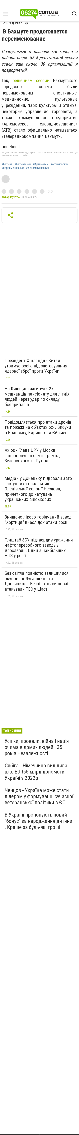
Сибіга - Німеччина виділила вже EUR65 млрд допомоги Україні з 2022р (36, 771)
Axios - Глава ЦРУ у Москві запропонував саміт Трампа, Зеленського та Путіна (32, 455)
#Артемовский (59, 164)
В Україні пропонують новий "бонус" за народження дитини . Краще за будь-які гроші (38, 821)
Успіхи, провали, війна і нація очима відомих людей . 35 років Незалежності (37, 747)
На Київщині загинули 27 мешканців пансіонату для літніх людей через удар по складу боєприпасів (37, 396)
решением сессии (30, 80)
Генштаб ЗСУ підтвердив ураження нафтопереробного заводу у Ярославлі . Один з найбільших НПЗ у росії (39, 548)
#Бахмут (7, 164)
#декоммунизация (37, 168)
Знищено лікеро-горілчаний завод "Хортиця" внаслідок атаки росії (38, 519)
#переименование (13, 168)
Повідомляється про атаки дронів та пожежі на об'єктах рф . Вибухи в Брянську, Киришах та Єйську (38, 427)
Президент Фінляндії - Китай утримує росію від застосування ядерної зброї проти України (36, 366)
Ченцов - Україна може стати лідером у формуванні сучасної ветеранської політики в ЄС (39, 796)
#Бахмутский (23, 164)
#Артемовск (40, 164)
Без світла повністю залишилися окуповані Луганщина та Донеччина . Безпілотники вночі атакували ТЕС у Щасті (37, 581)
